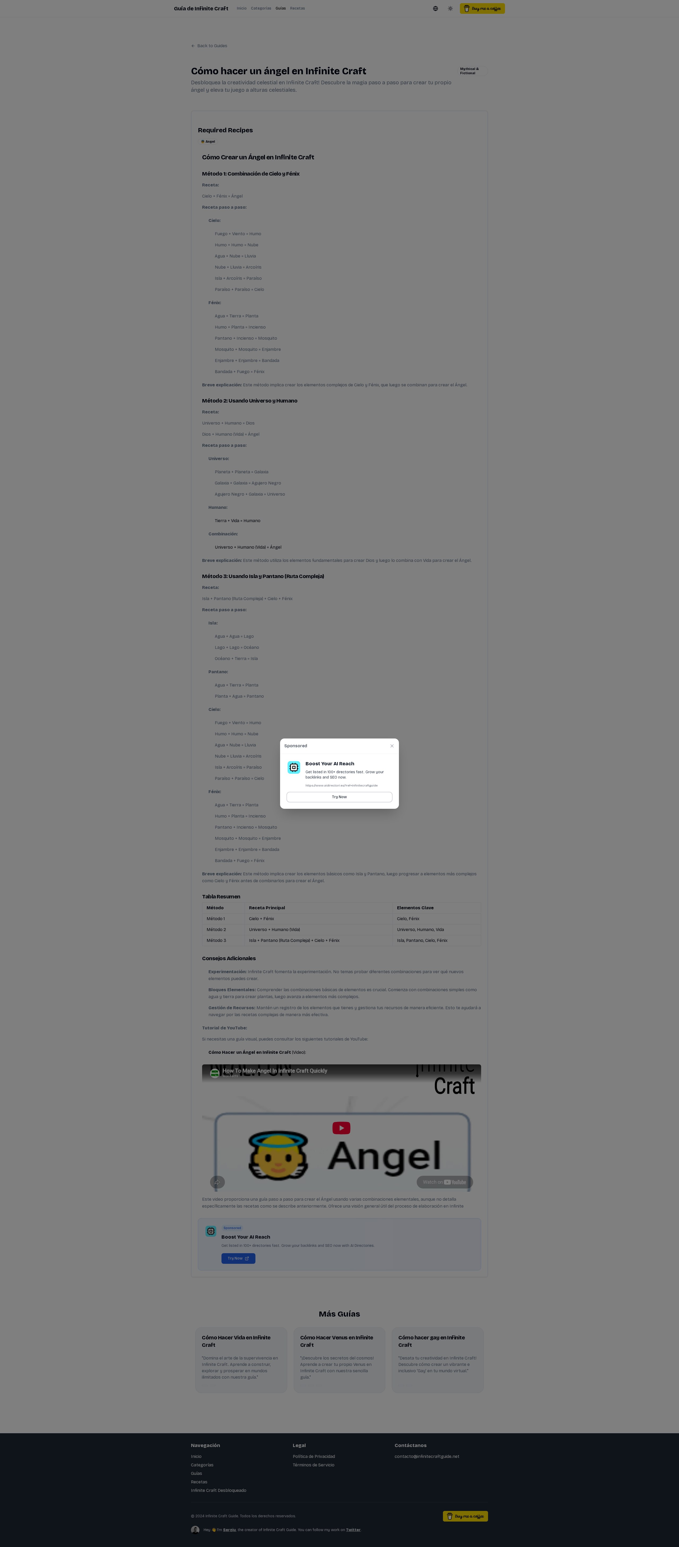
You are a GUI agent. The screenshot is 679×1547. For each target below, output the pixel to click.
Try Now (339, 797)
